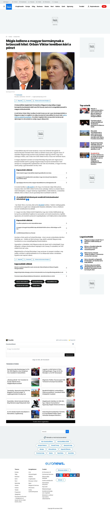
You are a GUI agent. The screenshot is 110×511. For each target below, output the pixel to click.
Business (40, 6)
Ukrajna (42, 449)
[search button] (53, 2)
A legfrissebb (19, 6)
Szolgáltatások (32, 469)
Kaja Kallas (60, 453)
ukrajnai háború (42, 445)
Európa (28, 6)
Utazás (47, 6)
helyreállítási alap (52, 281)
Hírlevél (60, 480)
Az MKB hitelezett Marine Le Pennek (25, 233)
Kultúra (57, 6)
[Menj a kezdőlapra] (9, 7)
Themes (17, 469)
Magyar (7, 1)
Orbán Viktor (36, 285)
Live (104, 6)
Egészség (70, 6)
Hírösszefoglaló (33, 474)
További (44, 469)
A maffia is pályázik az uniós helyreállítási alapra (29, 223)
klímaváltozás (52, 449)
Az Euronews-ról (46, 472)
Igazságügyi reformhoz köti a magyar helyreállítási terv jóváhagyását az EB (36, 182)
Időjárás (31, 476)
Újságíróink (18, 494)
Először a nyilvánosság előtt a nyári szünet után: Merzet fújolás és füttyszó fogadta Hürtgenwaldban (36, 267)
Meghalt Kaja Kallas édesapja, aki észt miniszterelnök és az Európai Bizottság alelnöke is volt (38, 272)
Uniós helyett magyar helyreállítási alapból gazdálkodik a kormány (33, 173)
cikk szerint (30, 187)
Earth (63, 6)
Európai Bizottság (37, 281)
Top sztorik (85, 105)
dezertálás (71, 453)
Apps (30, 483)
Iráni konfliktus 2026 (63, 441)
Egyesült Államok (65, 449)
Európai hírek (17, 36)
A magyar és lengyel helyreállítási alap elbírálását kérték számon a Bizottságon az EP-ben (38, 228)
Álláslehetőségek (46, 489)
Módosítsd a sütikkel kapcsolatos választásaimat (47, 496)
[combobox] (61, 2)
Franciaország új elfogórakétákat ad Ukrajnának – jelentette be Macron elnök (34, 276)
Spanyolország (68, 445)
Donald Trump (55, 445)
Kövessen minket (33, 481)
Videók (16, 489)
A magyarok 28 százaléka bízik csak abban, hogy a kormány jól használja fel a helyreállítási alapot (36, 177)
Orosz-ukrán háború (22, 281)
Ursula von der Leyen (22, 285)
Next (52, 6)
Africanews (31, 487)
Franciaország (40, 453)
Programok (18, 492)
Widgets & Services (34, 485)
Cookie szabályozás (47, 480)
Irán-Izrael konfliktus (47, 441)
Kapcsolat (44, 486)
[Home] (6, 36)
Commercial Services (47, 474)
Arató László (19, 94)
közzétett (41, 205)
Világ (33, 6)
